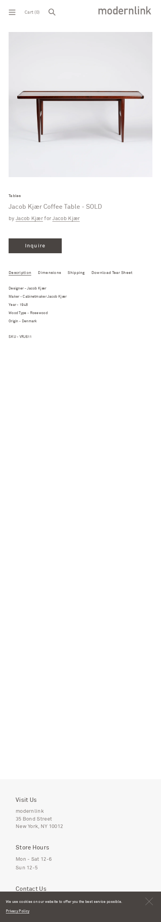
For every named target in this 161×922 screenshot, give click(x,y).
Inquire (35, 246)
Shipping (76, 273)
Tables (15, 196)
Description (20, 273)
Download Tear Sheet (112, 273)
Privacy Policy (17, 911)
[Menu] (12, 12)
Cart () (32, 12)
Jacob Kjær (29, 218)
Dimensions (49, 273)
